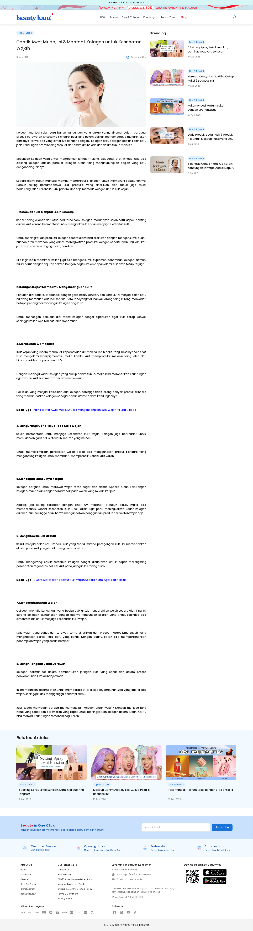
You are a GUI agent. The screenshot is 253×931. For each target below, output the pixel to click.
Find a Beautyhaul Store (217, 850)
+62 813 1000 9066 (40, 850)
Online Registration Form (163, 850)
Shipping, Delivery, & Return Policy (75, 888)
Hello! (23, 869)
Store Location (27, 888)
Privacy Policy (65, 898)
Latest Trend (168, 17)
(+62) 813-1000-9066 (140, 874)
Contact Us (64, 869)
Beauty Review (28, 893)
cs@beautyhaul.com (135, 879)
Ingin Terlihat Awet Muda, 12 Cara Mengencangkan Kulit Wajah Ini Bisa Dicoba (84, 410)
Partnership (26, 874)
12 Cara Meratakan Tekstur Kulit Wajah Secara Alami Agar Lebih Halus (79, 580)
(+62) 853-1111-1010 (133, 897)
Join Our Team (28, 884)
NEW (103, 17)
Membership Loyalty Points (71, 884)
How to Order (64, 874)
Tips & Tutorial (130, 17)
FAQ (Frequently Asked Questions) (75, 879)
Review (114, 17)
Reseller (24, 879)
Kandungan (150, 17)
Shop (184, 17)
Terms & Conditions (68, 893)
